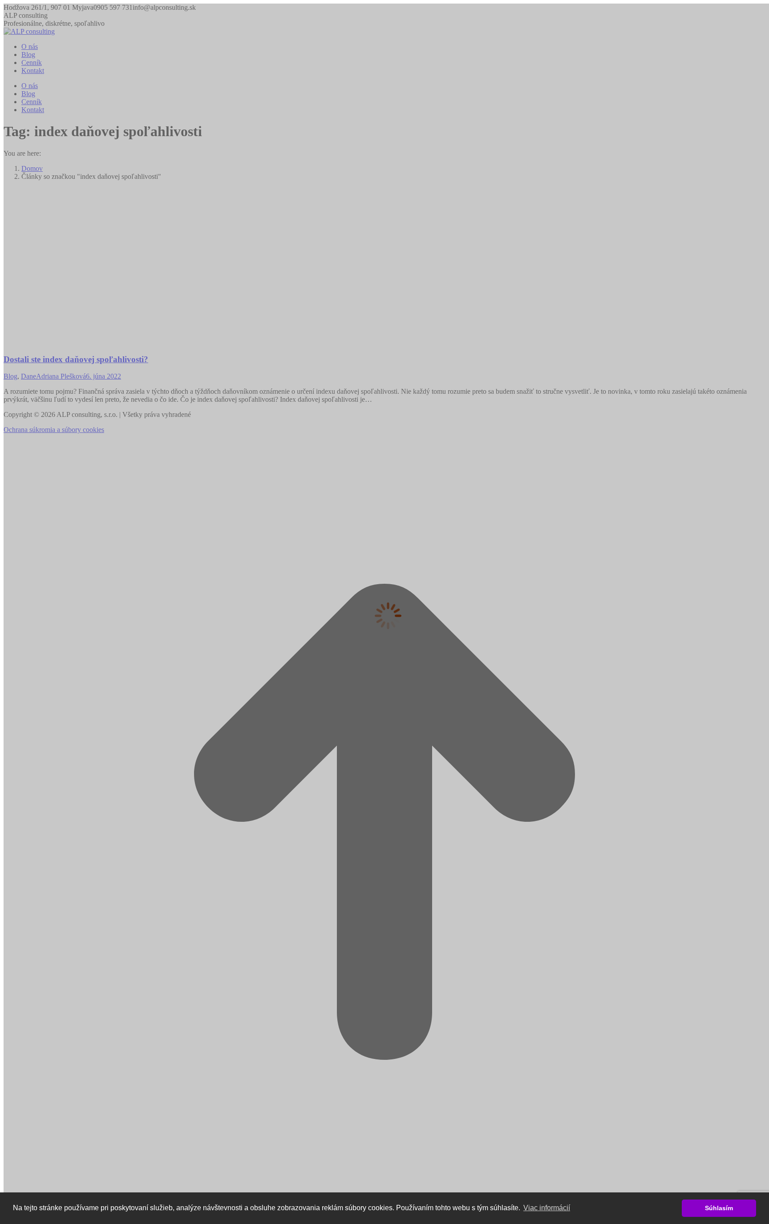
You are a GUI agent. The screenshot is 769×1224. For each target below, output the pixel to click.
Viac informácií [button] (546, 1208)
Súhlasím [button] (719, 1208)
